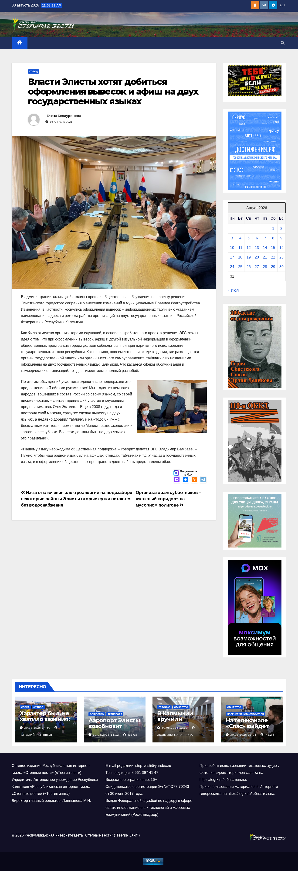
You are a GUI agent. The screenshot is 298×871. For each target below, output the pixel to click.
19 (249, 257)
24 (232, 267)
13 (257, 248)
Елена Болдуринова (64, 116)
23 (281, 257)
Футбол (38, 707)
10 (232, 248)
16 (281, 248)
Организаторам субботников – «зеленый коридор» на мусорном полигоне (168, 498)
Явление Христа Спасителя (245, 714)
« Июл (233, 290)
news (132, 734)
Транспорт (115, 714)
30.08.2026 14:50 (37, 727)
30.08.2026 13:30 (175, 727)
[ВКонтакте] (185, 479)
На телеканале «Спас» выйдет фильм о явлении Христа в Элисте (251, 729)
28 (265, 267)
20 (257, 257)
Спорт (25, 707)
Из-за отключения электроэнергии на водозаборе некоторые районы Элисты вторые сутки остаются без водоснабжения (76, 498)
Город (33, 71)
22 (273, 257)
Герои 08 (164, 707)
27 (257, 267)
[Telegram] (203, 479)
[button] (282, 43)
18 (240, 257)
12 (249, 248)
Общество (97, 714)
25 (240, 267)
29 (273, 267)
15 (273, 248)
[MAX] (176, 479)
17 (232, 257)
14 (265, 248)
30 (281, 267)
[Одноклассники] (194, 479)
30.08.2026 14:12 (106, 734)
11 (240, 248)
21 (265, 257)
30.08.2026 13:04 (243, 734)
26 (249, 267)
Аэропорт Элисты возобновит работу (114, 726)
